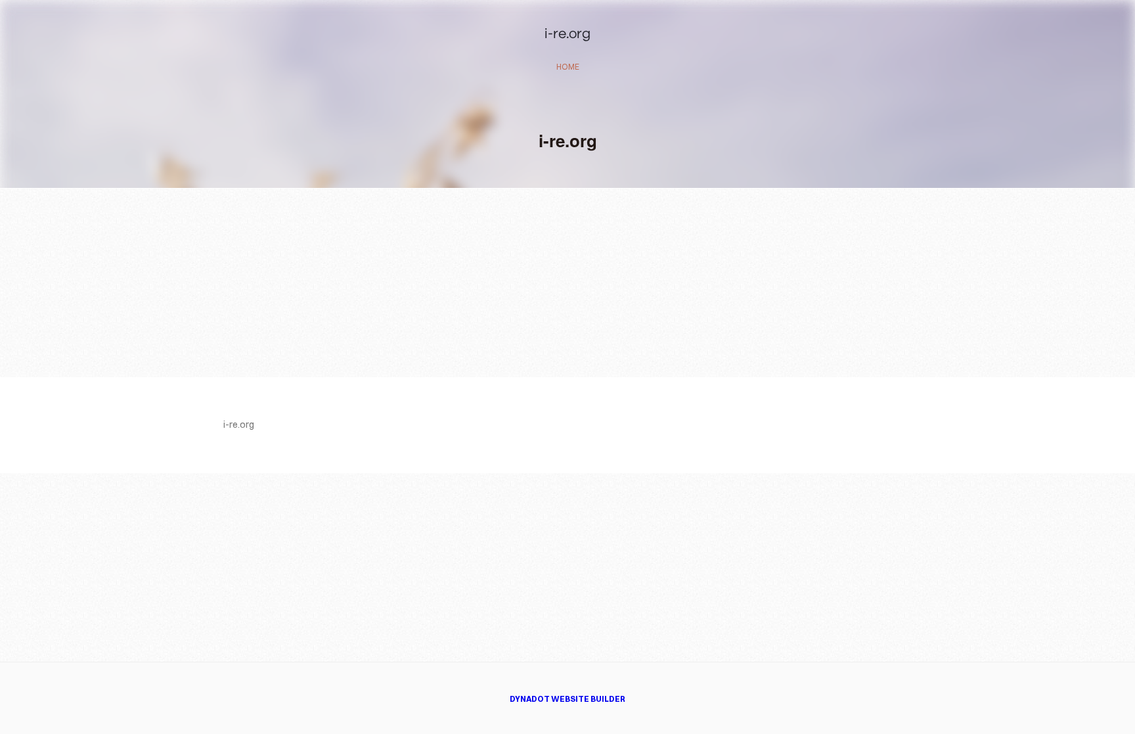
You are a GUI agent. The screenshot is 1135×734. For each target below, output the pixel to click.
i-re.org (567, 33)
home (567, 67)
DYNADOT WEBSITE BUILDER (567, 699)
